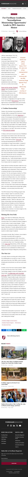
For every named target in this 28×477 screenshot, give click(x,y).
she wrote (18, 139)
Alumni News (14, 14)
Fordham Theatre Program (7, 322)
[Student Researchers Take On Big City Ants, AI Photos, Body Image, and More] (14, 395)
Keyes (2, 217)
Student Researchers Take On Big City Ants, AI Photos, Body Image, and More (13, 404)
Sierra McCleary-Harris (13, 336)
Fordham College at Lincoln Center (9, 320)
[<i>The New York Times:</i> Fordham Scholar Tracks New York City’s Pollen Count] (14, 353)
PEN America (15, 100)
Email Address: (4, 458)
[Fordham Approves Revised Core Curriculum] (14, 374)
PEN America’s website (9, 130)
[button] (23, 3)
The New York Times (6, 324)
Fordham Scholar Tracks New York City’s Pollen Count (12, 362)
